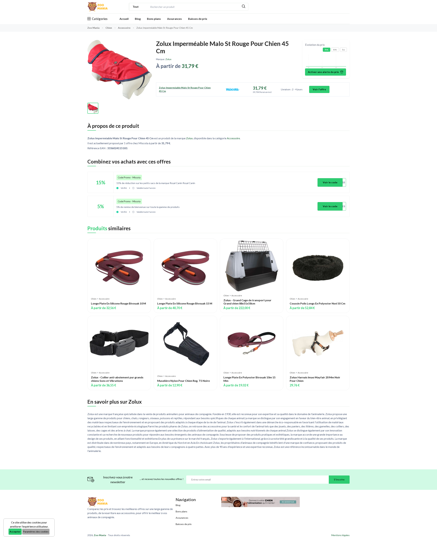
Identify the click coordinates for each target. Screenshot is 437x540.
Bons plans (154, 18)
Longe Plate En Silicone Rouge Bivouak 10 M (118, 303)
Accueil (124, 18)
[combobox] (194, 6)
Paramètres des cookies (36, 531)
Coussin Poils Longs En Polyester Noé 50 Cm (317, 303)
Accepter (15, 531)
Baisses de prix (197, 18)
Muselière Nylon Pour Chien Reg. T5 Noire (183, 380)
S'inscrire (339, 479)
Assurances (174, 18)
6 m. (335, 49)
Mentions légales (340, 535)
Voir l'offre (319, 89)
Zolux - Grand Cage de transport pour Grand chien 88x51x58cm (247, 302)
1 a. (343, 49)
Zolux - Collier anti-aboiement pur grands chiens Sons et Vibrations (117, 379)
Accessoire (124, 27)
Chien (108, 27)
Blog (138, 18)
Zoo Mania (93, 27)
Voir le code (330, 182)
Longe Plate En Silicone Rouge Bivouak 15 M (184, 303)
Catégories (100, 19)
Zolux (168, 59)
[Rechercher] (243, 6)
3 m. (326, 49)
